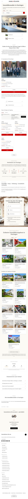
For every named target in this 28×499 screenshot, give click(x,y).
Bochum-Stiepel (4, 123)
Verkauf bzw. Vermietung (8, 189)
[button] (14, 101)
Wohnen (2, 112)
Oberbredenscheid (3, 402)
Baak (16, 401)
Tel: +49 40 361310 (14, 425)
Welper (8, 402)
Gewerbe (6, 112)
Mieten (7, 10)
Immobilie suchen (22, 189)
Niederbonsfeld (19, 401)
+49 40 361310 (3, 439)
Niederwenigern (23, 401)
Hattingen (3, 80)
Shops (10, 10)
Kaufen (4, 10)
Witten (2, 139)
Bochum (16, 123)
